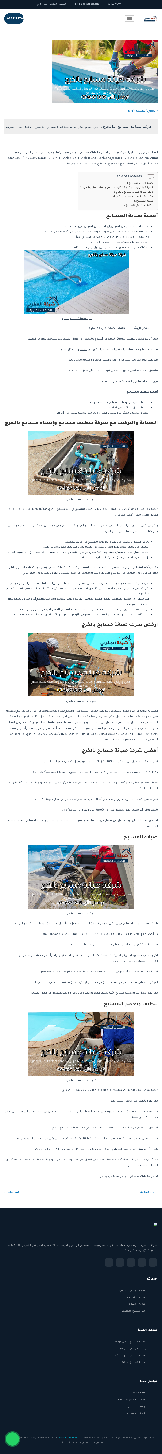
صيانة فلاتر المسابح (134, 1297)
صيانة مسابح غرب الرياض (133, 1349)
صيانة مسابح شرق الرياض (130, 1355)
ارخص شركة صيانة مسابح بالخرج (134, 192)
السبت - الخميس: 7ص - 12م (52, 4)
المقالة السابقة (151, 1192)
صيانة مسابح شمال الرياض (129, 1342)
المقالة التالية (9, 1192)
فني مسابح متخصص (133, 1311)
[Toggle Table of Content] (148, 177)
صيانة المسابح (144, 201)
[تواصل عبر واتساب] (12, 1441)
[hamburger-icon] (129, 18)
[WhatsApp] (109, 1262)
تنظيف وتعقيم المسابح (139, 205)
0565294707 (115, 4)
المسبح (82, 349)
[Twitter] (142, 1262)
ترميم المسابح (136, 1304)
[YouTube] (120, 1262)
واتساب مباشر (136, 1407)
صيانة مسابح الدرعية (133, 1362)
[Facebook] (152, 1262)
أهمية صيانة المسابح (141, 183)
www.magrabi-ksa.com (70, 1438)
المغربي (151, 111)
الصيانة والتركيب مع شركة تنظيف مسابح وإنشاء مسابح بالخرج (118, 187)
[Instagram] (131, 1262)
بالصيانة (46, 573)
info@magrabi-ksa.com (87, 4)
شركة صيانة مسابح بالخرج (76, 318)
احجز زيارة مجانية (136, 1413)
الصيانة (92, 158)
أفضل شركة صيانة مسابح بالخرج (134, 196)
